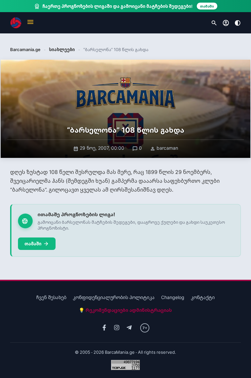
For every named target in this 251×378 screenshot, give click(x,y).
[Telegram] (129, 327)
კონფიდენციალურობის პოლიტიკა (114, 297)
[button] (30, 22)
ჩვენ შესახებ (51, 297)
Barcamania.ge (25, 49)
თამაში (37, 243)
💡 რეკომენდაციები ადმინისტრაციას (125, 310)
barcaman (164, 148)
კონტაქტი (203, 297)
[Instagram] (117, 327)
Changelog (172, 297)
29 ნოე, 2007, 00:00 (98, 148)
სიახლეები (62, 49)
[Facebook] (104, 327)
